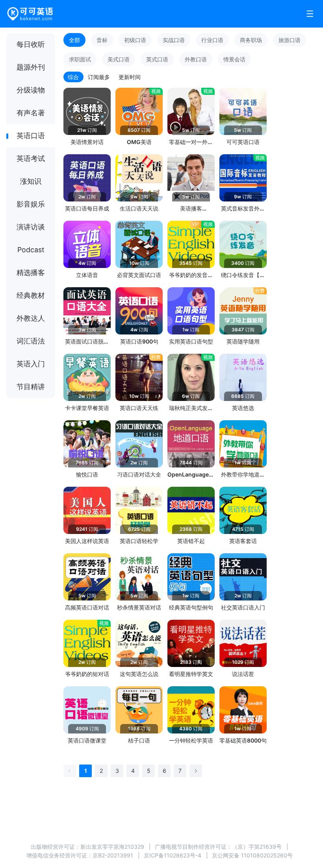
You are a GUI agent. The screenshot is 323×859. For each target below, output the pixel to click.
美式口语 (119, 59)
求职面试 (80, 59)
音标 (102, 40)
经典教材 (31, 295)
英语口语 (31, 135)
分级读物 (31, 90)
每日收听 (31, 44)
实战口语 (174, 40)
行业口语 (212, 40)
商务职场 (251, 40)
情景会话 (234, 59)
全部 (74, 40)
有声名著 (31, 113)
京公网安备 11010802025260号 (252, 855)
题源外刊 (31, 67)
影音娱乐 (31, 204)
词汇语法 (31, 341)
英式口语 (157, 59)
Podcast (31, 250)
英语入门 (31, 364)
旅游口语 (289, 40)
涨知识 (30, 181)
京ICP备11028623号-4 (172, 855)
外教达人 (31, 318)
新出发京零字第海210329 (112, 846)
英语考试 (31, 158)
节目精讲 (31, 386)
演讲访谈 (31, 227)
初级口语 (135, 40)
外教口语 (196, 59)
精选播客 (31, 272)
